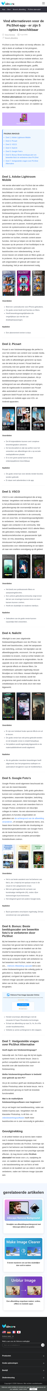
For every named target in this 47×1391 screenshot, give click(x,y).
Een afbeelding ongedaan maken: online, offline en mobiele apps (23, 1302)
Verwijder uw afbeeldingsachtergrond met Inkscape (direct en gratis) (23, 1225)
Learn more (23, 1389)
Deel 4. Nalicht (11, 148)
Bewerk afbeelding (19, 9)
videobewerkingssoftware (13, 1118)
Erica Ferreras (10, 35)
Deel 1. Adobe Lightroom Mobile (18, 137)
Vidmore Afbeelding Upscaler (19, 966)
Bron (9, 9)
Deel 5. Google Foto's (14, 151)
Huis (3, 9)
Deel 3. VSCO (11, 144)
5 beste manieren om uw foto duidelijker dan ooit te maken (23, 1264)
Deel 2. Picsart (11, 141)
